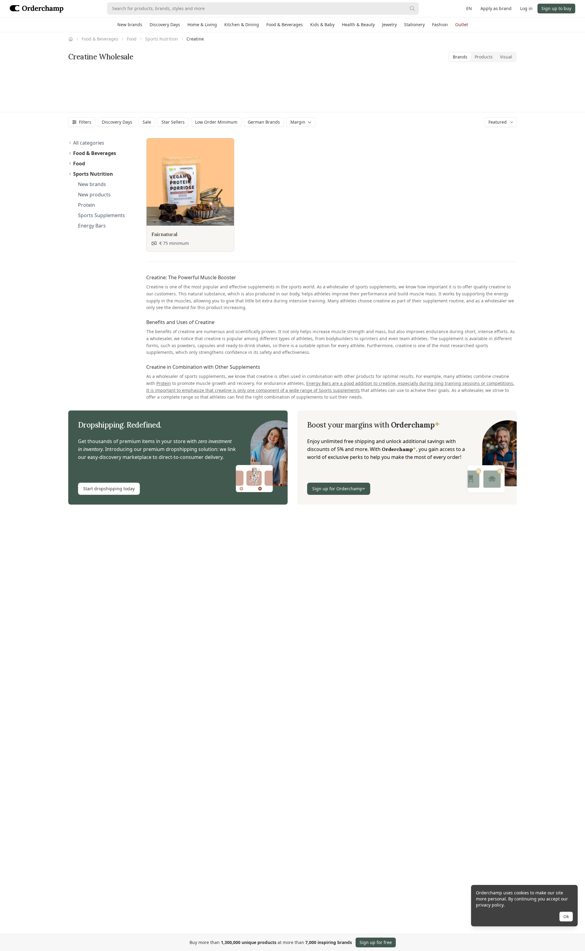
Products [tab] (484, 57)
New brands (129, 24)
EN (469, 8)
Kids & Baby (322, 24)
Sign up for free (376, 942)
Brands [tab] (460, 57)
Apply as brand (496, 8)
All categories (88, 142)
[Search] (412, 8)
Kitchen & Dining (241, 24)
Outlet (461, 24)
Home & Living (202, 24)
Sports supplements (339, 390)
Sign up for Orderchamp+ (338, 488)
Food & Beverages (284, 24)
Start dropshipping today (109, 488)
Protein (163, 383)
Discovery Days (165, 24)
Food (131, 39)
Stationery (414, 24)
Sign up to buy (556, 8)
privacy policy (490, 905)
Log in (526, 8)
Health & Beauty (358, 24)
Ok (566, 916)
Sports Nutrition (161, 39)
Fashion (440, 24)
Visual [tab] (506, 57)
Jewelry (389, 24)
